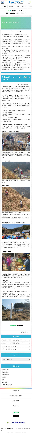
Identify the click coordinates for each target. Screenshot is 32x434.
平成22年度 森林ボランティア (9, 349)
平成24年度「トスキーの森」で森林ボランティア (14, 343)
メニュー (29, 2)
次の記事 (23, 332)
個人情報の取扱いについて (16, 395)
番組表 (2, 2)
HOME (7, 13)
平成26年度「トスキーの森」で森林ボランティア (14, 340)
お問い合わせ (16, 400)
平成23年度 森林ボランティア (9, 346)
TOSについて (12, 13)
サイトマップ (16, 405)
